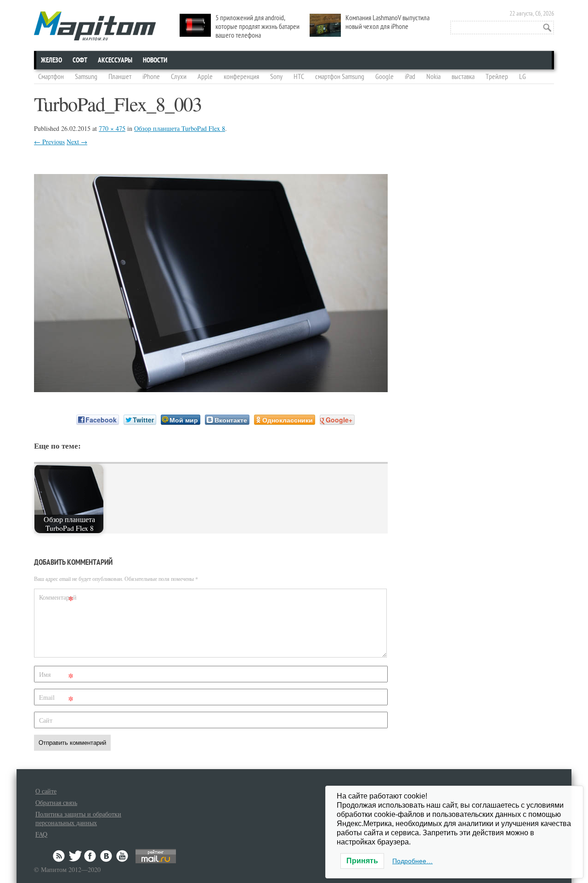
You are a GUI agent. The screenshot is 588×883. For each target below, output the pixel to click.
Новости (155, 60)
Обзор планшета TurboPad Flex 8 (179, 128)
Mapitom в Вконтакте (106, 856)
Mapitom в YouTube (122, 856)
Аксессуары (115, 60)
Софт (80, 60)
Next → (77, 141)
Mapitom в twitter (75, 856)
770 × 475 (112, 128)
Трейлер (497, 77)
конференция (241, 77)
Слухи (179, 77)
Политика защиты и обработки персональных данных (78, 818)
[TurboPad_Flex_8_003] (211, 389)
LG (522, 77)
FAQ (41, 834)
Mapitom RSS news (60, 856)
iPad (410, 77)
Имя (56, 676)
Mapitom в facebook (91, 856)
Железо (51, 60)
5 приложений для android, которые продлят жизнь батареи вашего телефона (257, 26)
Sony (276, 77)
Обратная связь (56, 802)
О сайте (46, 791)
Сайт (45, 720)
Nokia (433, 77)
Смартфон (51, 77)
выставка (463, 77)
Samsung (86, 77)
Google (384, 77)
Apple (205, 77)
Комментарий (57, 599)
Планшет (119, 77)
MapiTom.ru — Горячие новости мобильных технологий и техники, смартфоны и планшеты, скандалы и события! (95, 25)
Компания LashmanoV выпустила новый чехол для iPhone (387, 22)
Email (56, 699)
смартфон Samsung (339, 77)
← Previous (49, 141)
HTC (299, 77)
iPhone (151, 77)
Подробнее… (412, 861)
